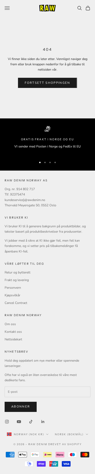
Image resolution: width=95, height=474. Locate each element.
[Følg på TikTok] (31, 421)
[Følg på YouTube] (19, 421)
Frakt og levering (17, 280)
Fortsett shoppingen (47, 83)
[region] (47, 140)
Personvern (13, 287)
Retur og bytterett (17, 272)
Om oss (10, 324)
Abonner (20, 407)
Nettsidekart (13, 339)
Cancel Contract (16, 303)
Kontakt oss (13, 332)
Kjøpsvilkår (12, 295)
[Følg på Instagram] (7, 421)
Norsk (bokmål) (69, 434)
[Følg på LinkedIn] (43, 421)
